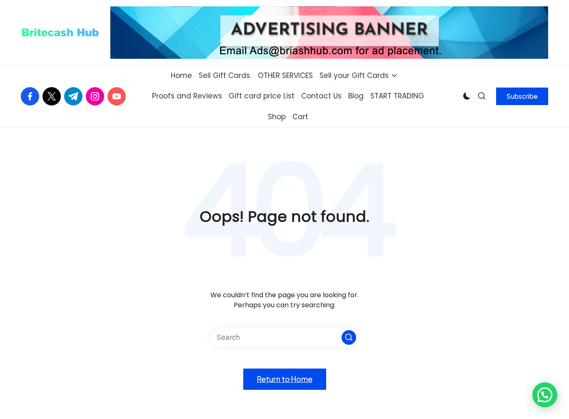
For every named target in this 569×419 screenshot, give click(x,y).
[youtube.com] (118, 96)
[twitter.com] (53, 96)
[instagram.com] (96, 96)
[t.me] (75, 96)
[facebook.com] (31, 96)
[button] (522, 96)
